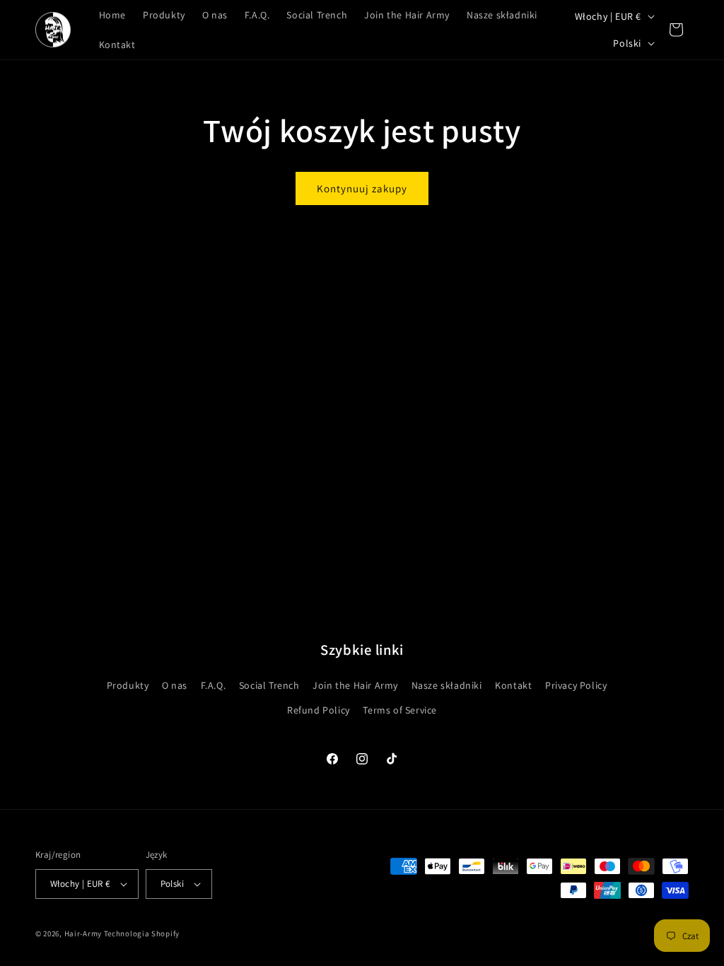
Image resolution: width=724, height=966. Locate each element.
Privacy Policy (576, 685)
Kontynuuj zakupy (362, 188)
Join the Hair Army (355, 685)
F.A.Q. (213, 685)
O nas (174, 685)
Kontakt (513, 685)
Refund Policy (318, 710)
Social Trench (269, 685)
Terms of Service (400, 710)
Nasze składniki (446, 685)
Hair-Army (83, 933)
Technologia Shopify (142, 933)
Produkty (128, 685)
